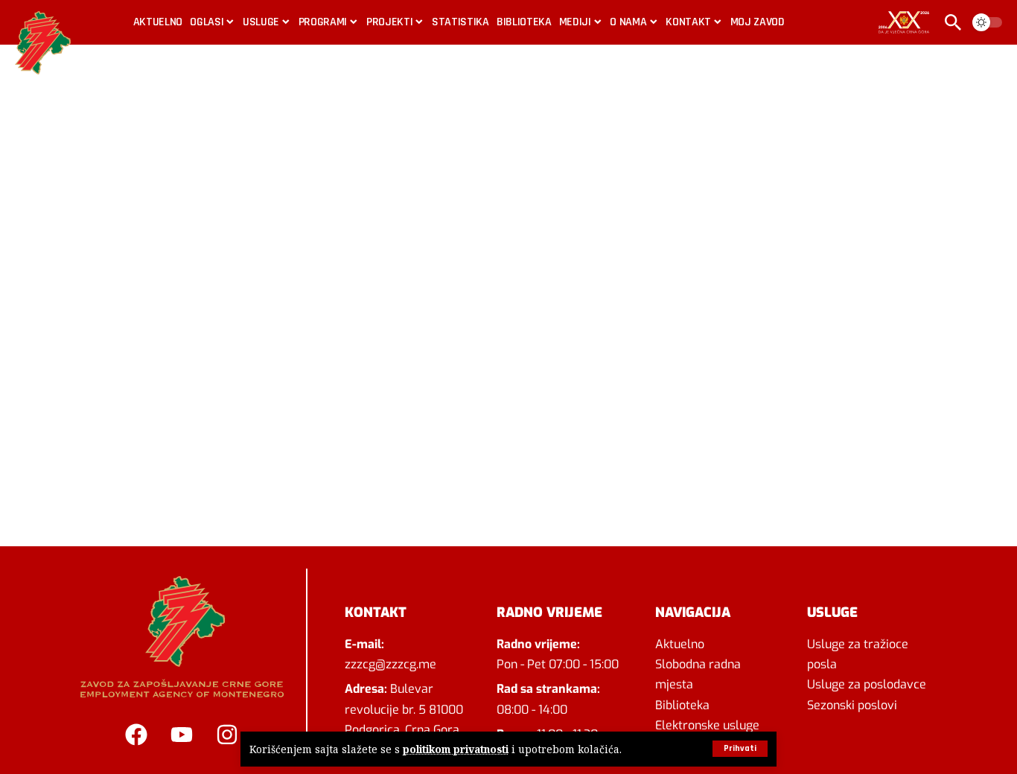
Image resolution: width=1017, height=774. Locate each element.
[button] (740, 749)
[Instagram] (227, 734)
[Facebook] (136, 734)
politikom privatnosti (455, 749)
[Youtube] (181, 734)
